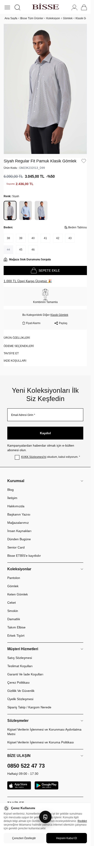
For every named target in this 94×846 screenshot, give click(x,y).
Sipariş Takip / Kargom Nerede (29, 702)
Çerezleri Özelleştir (24, 838)
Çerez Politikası (18, 677)
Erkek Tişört (15, 630)
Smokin (12, 606)
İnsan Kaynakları (19, 526)
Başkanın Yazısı (18, 509)
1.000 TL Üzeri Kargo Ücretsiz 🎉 (28, 276)
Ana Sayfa (11, 18)
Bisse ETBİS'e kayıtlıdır (24, 550)
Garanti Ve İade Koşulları (25, 669)
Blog (10, 484)
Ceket (11, 597)
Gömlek (68, 18)
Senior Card (16, 542)
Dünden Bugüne (19, 534)
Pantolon (13, 573)
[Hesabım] (74, 7)
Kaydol (45, 428)
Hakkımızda (15, 501)
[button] (17, 7)
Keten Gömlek (17, 589)
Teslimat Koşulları (20, 661)
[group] (45, 86)
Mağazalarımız (18, 517)
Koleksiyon (53, 18)
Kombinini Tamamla (45, 297)
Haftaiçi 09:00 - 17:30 (22, 768)
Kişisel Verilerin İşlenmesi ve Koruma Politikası (40, 737)
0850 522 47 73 (26, 761)
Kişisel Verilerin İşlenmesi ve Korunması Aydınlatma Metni (44, 727)
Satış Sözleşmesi (19, 653)
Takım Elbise (16, 622)
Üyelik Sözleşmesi (20, 694)
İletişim (12, 493)
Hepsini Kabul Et (66, 838)
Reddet (82, 821)
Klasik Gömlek (84, 18)
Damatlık (13, 614)
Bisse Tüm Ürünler (31, 18)
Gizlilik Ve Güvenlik (20, 686)
